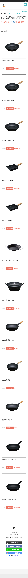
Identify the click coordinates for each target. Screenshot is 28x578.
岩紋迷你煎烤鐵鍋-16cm (9, 460)
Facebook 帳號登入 (15, 546)
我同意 (12, 555)
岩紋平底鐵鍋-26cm (8, 60)
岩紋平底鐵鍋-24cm (8, 140)
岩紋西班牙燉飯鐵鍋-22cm (10, 260)
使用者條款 (16, 555)
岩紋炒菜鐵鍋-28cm (8, 420)
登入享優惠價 (10, 68)
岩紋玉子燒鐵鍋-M (7, 180)
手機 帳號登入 (15, 542)
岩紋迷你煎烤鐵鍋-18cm (9, 499)
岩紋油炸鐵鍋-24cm (8, 300)
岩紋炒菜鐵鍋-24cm (8, 380)
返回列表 (25, 11)
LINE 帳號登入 (15, 549)
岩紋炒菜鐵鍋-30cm (8, 340)
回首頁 (13, 22)
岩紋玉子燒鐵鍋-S (7, 220)
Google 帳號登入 (15, 553)
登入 (26, 1)
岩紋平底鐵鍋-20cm (8, 100)
